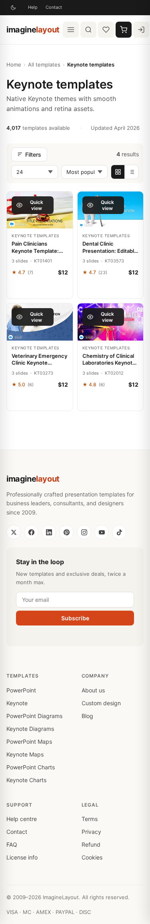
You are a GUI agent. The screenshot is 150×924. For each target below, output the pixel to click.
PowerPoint (21, 690)
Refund (91, 844)
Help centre (21, 818)
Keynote (17, 703)
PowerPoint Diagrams (34, 715)
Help (33, 7)
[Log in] (141, 30)
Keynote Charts (26, 780)
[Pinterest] (66, 532)
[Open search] (88, 30)
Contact (54, 7)
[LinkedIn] (49, 532)
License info (22, 857)
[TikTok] (119, 532)
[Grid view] (118, 172)
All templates (44, 64)
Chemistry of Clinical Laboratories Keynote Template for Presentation (109, 360)
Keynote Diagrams (30, 728)
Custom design (101, 703)
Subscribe (75, 618)
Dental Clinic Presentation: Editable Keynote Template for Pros (109, 247)
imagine (33, 29)
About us (93, 690)
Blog (87, 715)
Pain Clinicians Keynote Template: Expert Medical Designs (35, 247)
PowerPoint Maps (29, 741)
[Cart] (124, 30)
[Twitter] (13, 532)
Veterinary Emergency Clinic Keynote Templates (39, 360)
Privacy (91, 831)
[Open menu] (71, 30)
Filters (33, 154)
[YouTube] (101, 532)
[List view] (131, 172)
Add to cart (40, 289)
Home (13, 64)
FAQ (11, 844)
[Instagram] (84, 532)
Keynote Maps (25, 754)
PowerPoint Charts (30, 767)
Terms (90, 818)
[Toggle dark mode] (13, 7)
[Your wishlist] (106, 30)
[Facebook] (31, 532)
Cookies (92, 857)
